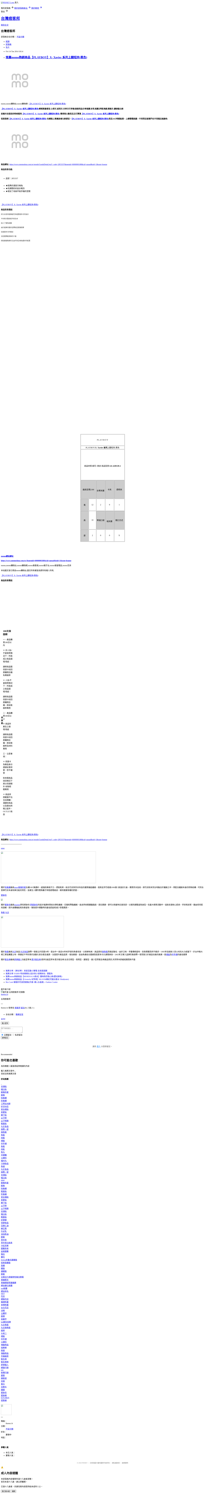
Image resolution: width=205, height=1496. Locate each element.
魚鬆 (3, 913)
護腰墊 (4, 1271)
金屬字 (4, 1319)
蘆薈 (3, 1375)
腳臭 (3, 1095)
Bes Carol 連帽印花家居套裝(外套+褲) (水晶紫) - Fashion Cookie (32, 982)
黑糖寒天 (5, 1280)
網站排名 (5, 1291)
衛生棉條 (5, 1362)
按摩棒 (4, 1348)
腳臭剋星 (22, 887)
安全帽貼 (5, 1109)
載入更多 (5, 1023)
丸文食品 (24, 952)
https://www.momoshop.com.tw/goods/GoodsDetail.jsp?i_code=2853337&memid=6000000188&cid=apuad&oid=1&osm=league (58, 164)
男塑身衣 (34, 905)
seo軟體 (4, 1288)
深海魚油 (5, 1234)
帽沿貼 (4, 1089)
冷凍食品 (5, 1164)
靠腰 (3, 1266)
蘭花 (3, 1257)
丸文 (7, 913)
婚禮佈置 (5, 1302)
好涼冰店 (5, 1107)
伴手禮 (174, 955)
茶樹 (3, 1381)
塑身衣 (4, 895)
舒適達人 (18, 960)
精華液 (4, 1378)
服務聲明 (125, 1463)
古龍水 (4, 1387)
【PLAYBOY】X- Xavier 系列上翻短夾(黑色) (47, 104)
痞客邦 (17, 1008)
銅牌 (3, 1316)
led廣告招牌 (6, 1322)
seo (2, 1370)
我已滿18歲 (6, 1491)
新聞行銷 (5, 1373)
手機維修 (5, 1356)
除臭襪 (7, 887)
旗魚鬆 (105, 952)
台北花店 (5, 1308)
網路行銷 (5, 1368)
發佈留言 (5, 1038)
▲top (3, 1019)
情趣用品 (5, 1345)
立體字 (4, 1313)
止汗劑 (4, 1118)
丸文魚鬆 (5, 1325)
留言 (23, 1008)
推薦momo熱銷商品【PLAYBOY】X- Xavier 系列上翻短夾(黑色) (46, 57)
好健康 (4, 1220)
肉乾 (3, 1149)
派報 (3, 1311)
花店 (3, 1296)
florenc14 (4, 994)
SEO (3, 1294)
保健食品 (5, 1223)
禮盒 (168, 955)
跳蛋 (3, 1351)
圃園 (3, 1390)
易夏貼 (4, 1112)
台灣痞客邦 (10, 18)
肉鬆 (3, 1138)
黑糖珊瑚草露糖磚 (8, 1283)
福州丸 (4, 1161)
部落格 (8, 44)
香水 (3, 1384)
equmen (17, 905)
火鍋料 (4, 1158)
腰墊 (3, 1268)
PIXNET (84, 1463)
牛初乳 (4, 1231)
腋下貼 (4, 1115)
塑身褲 (4, 1395)
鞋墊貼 (4, 1124)
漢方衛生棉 (36, 960)
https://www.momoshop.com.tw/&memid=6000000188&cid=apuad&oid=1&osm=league (36, 561)
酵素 (3, 1237)
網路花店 (5, 1299)
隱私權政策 (116, 1463)
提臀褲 (4, 1400)
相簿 (7, 42)
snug (3, 848)
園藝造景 (5, 1248)
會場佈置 (5, 1305)
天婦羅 (4, 1155)
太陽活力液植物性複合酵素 (12, 1277)
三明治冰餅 (5, 1104)
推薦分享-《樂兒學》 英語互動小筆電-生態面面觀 (26, 971)
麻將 (3, 1331)
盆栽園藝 (5, 1251)
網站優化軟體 (6, 1286)
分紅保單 (5, 1246)
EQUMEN (5, 1398)
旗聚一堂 (5, 1129)
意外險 (4, 1240)
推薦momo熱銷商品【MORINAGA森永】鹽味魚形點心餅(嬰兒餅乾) (34, 976)
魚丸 (3, 1152)
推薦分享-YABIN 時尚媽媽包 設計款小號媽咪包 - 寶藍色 (29, 974)
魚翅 (3, 1166)
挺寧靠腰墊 (5, 1263)
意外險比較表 (6, 1243)
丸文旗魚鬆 (5, 1328)
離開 (13, 1491)
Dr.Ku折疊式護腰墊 (9, 1260)
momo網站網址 (7, 556)
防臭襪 (4, 1101)
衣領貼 (4, 1087)
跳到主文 (5, 25)
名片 (7, 47)
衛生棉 (7, 960)
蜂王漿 (4, 1229)
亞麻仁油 (5, 1226)
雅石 (3, 1254)
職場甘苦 (19, 1014)
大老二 (4, 1333)
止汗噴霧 (5, 1121)
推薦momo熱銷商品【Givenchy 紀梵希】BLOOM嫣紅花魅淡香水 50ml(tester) (37, 979)
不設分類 (20, 37)
